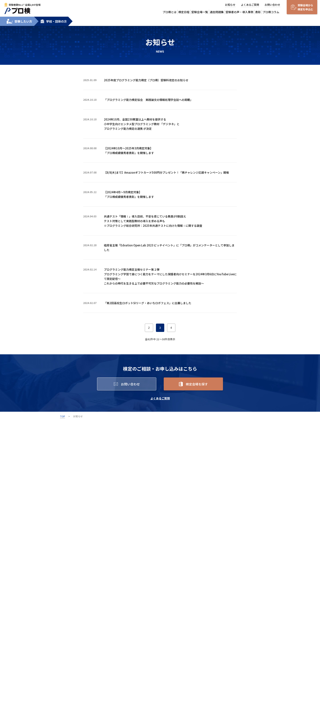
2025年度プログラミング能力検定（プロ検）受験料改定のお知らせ (146, 80)
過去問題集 (217, 12)
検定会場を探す (197, 384)
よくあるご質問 (250, 4)
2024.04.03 (89, 216)
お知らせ (230, 4)
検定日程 (183, 12)
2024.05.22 (89, 192)
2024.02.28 (89, 245)
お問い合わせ (272, 4)
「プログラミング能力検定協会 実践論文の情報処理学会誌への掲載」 (148, 100)
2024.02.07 (89, 303)
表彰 (258, 12)
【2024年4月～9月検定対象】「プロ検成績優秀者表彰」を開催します (129, 194)
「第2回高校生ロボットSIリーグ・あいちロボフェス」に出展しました (147, 303)
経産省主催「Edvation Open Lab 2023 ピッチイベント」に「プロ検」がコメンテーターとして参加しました (169, 247)
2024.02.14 (89, 269)
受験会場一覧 (199, 12)
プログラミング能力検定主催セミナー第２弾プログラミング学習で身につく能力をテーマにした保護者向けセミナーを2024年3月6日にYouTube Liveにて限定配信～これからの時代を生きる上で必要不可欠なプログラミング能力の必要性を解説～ (170, 276)
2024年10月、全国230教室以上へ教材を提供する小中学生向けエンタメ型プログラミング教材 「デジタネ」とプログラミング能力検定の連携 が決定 (141, 124)
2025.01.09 (89, 80)
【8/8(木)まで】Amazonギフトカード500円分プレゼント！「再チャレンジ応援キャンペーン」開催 (166, 172)
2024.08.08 (89, 148)
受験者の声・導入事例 (239, 12)
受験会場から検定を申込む (305, 7)
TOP (62, 416)
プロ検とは (169, 12)
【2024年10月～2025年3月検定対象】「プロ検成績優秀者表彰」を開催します (129, 150)
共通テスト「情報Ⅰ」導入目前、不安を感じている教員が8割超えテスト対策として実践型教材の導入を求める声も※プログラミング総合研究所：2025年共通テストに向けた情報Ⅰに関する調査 (153, 221)
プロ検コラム (271, 12)
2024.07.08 (89, 172)
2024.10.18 (89, 99)
